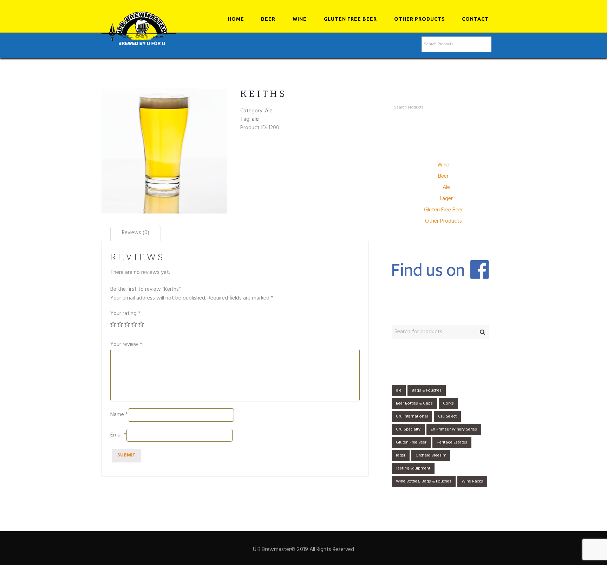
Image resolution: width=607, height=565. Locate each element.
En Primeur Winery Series (454, 429)
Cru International (412, 416)
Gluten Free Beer (350, 19)
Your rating (125, 313)
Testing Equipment (413, 468)
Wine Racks (472, 481)
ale (255, 119)
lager (400, 455)
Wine (300, 19)
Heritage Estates (452, 442)
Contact (475, 19)
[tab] (135, 233)
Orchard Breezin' (431, 455)
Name (119, 415)
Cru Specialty (408, 429)
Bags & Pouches (427, 390)
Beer (268, 19)
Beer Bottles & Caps (414, 403)
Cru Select (447, 416)
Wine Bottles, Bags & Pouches (423, 481)
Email (118, 435)
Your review (126, 344)
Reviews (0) (135, 232)
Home (236, 19)
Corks (448, 403)
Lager (446, 198)
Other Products (419, 19)
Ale (269, 111)
